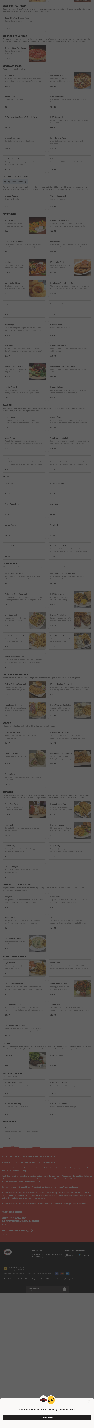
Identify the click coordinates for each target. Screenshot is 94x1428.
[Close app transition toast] (89, 1402)
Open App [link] (47, 1417)
